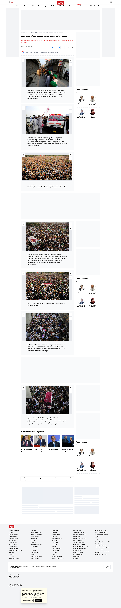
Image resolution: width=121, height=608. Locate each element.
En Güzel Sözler (77, 550)
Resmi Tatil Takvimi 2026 (101, 554)
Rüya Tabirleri (76, 536)
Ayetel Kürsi (55, 532)
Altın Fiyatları (12, 552)
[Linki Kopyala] (72, 47)
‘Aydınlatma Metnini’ (27, 597)
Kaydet (107, 567)
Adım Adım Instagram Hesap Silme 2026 (102, 551)
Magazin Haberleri (13, 538)
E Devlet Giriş (34, 542)
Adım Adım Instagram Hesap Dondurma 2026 (102, 548)
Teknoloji (72, 6)
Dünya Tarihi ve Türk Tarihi (79, 538)
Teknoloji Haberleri (13, 548)
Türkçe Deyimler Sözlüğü (101, 532)
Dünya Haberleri (13, 542)
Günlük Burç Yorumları (36, 544)
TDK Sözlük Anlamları (78, 532)
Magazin (46, 6)
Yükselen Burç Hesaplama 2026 (103, 542)
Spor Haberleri (12, 540)
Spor (39, 6)
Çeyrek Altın (55, 542)
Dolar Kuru (11, 554)
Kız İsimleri (75, 558)
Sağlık (59, 6)
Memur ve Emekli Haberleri (15, 550)
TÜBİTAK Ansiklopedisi (78, 542)
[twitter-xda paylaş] (56, 47)
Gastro (80, 6)
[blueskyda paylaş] (59, 47)
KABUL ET (38, 600)
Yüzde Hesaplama (99, 544)
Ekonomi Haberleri (13, 534)
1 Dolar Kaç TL (55, 552)
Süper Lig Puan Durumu (58, 558)
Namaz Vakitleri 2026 (36, 532)
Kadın (53, 6)
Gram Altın (54, 540)
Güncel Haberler (13, 536)
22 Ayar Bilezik (55, 550)
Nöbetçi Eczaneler (35, 536)
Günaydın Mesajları (57, 538)
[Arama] (10, 2)
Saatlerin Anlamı (56, 534)
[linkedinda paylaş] (62, 47)
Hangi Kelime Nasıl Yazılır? (79, 548)
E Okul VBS (33, 540)
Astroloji (32, 554)
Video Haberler (77, 530)
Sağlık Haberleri (13, 544)
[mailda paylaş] (69, 47)
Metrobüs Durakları (78, 552)
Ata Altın (54, 546)
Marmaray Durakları (78, 554)
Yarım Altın (54, 544)
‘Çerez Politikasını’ (38, 596)
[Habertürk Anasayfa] (60, 2)
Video (86, 6)
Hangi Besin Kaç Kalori (79, 544)
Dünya (34, 6)
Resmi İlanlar (98, 6)
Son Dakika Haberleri (14, 530)
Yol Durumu (33, 550)
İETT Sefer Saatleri (99, 538)
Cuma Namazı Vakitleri (36, 534)
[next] (73, 444)
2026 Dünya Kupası (35, 552)
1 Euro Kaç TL (55, 554)
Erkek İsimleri (76, 556)
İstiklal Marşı (34, 538)
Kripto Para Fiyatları (14, 558)
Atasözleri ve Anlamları (100, 530)
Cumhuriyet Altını (56, 548)
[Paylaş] (70, 60)
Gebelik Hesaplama (100, 540)
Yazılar (65, 6)
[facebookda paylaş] (52, 47)
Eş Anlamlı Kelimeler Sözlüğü (80, 546)
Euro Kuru (11, 556)
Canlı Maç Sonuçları (57, 556)
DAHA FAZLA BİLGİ (28, 600)
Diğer (32, 32)
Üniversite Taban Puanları (79, 534)
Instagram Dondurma (36, 556)
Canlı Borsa (33, 530)
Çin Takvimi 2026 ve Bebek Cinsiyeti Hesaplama (101, 535)
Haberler (23, 32)
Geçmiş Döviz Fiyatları (100, 545)
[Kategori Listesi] (111, 2)
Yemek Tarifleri (55, 530)
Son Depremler (34, 546)
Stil (91, 6)
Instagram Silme (35, 558)
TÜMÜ (77, 92)
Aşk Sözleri (54, 536)
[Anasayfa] (11, 526)
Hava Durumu (34, 548)
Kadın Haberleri (13, 546)
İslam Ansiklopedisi (78, 540)
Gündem (19, 6)
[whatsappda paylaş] (66, 47)
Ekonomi (27, 6)
